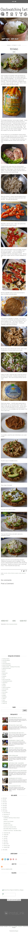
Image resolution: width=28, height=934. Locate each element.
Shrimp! (4, 674)
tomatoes (24, 573)
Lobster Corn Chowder (9, 821)
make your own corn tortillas (10, 127)
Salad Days (4, 682)
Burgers (4, 685)
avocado (5, 573)
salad (20, 573)
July (5, 836)
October (5, 816)
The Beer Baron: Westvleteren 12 (15, 778)
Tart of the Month (6, 660)
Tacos (3, 700)
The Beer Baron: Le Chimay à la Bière (16, 740)
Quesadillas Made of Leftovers (10, 828)
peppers (17, 573)
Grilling (3, 684)
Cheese (4, 693)
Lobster (4, 698)
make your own (6, 409)
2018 (4, 801)
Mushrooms (5, 673)
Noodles (4, 695)
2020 (4, 798)
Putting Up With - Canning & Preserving (11, 666)
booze (3, 36)
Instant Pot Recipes (6, 665)
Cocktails (4, 662)
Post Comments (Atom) (12, 624)
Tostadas (6, 819)
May (5, 840)
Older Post (23, 621)
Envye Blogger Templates (16, 926)
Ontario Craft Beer (6, 687)
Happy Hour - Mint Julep (10, 39)
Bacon (3, 671)
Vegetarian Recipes (6, 668)
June (5, 838)
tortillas (2, 574)
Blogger (16, 931)
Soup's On (4, 703)
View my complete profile (6, 869)
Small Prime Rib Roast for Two (15, 717)
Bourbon (4, 690)
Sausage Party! (7, 823)
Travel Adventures (6, 663)
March (5, 843)
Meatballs (4, 697)
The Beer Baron (5, 658)
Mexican (13, 573)
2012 (4, 849)
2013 (4, 810)
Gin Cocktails (5, 689)
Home (14, 621)
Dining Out (4, 701)
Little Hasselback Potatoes (15, 786)
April (5, 842)
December (6, 812)
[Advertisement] (14, 639)
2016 (4, 805)
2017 (4, 803)
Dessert (4, 669)
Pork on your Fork (6, 679)
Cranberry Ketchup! (8, 825)
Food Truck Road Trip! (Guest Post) (16, 733)
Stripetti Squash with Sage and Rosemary (18, 770)
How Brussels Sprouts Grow (10, 826)
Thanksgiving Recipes (7, 681)
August (5, 834)
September (6, 832)
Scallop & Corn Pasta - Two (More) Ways (12, 830)
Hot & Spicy (5, 692)
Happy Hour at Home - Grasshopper (16, 763)
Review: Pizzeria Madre (13, 755)
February (6, 845)
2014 (4, 809)
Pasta (3, 677)
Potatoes (4, 676)
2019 (4, 800)
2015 (4, 807)
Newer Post (4, 621)
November (6, 814)
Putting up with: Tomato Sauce (15, 725)
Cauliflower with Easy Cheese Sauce (12, 817)
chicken (9, 573)
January (6, 847)
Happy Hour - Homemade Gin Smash (16, 748)
